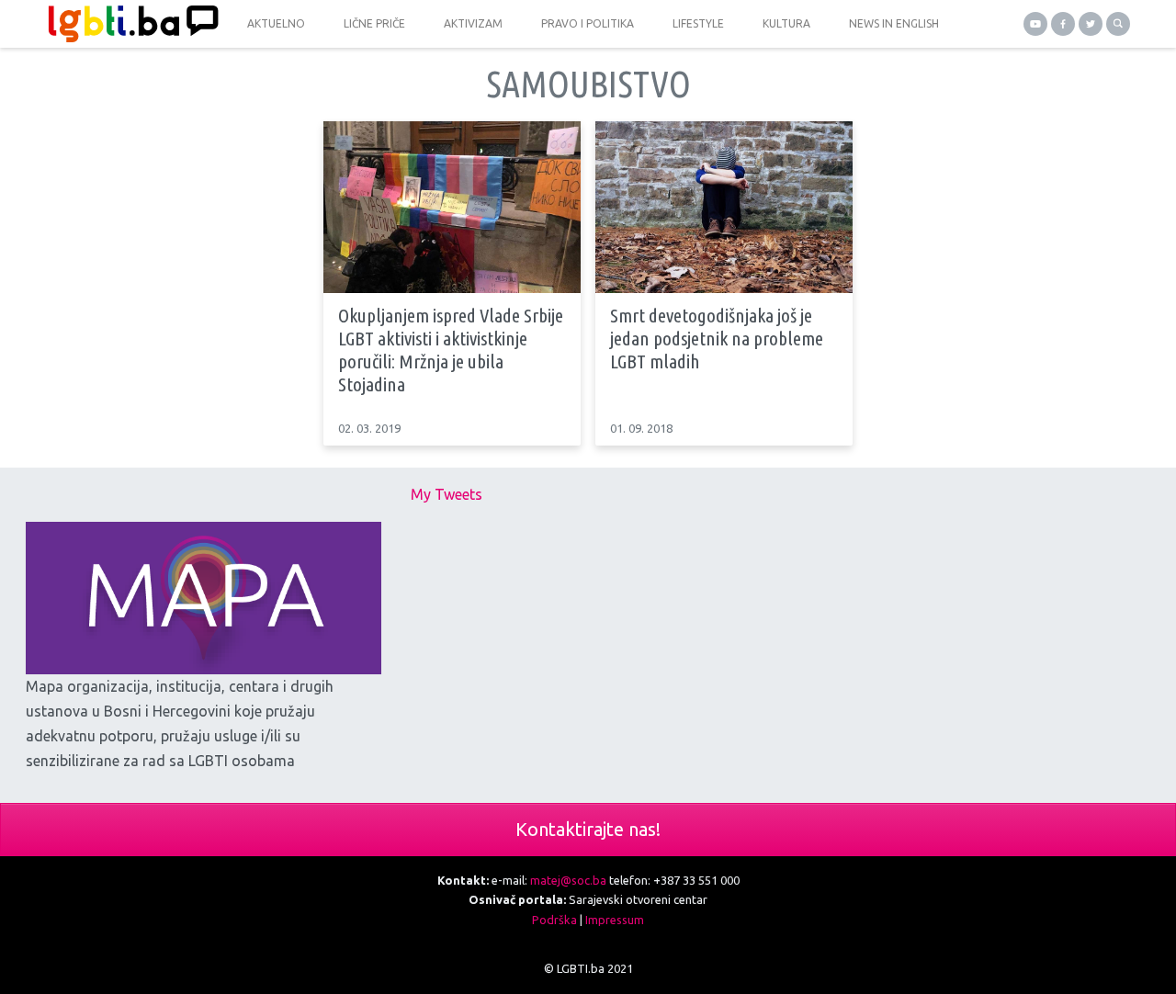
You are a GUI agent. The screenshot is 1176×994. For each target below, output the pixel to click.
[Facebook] (1063, 24)
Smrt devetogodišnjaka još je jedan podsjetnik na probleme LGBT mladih (716, 338)
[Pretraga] (1118, 24)
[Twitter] (1090, 24)
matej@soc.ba (568, 880)
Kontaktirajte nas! (588, 829)
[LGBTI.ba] (128, 24)
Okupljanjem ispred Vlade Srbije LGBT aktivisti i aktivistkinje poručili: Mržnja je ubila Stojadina (450, 350)
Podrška (554, 919)
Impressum (614, 919)
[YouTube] (1035, 24)
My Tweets (446, 494)
